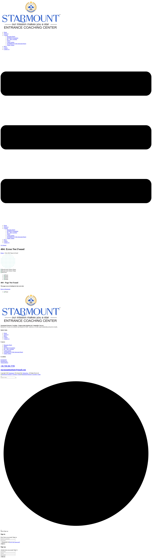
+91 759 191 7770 (8, 366)
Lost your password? (15, 542)
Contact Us (6, 49)
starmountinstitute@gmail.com (13, 370)
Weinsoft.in (25, 373)
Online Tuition (10, 45)
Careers (6, 48)
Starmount (11, 373)
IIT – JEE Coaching (12, 39)
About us (6, 33)
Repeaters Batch (11, 36)
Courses (6, 35)
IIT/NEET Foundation (12, 38)
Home (5, 32)
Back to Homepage (5, 289)
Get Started (3, 245)
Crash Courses (10, 42)
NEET (8, 40)
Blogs (5, 46)
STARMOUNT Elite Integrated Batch (16, 43)
